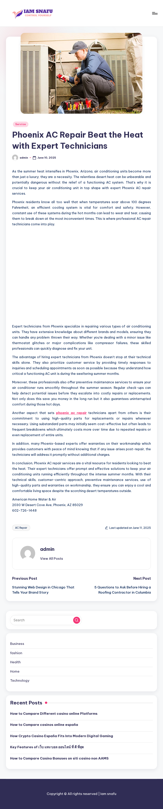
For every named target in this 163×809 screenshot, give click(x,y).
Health (15, 662)
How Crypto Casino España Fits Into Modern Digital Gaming (61, 736)
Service (20, 124)
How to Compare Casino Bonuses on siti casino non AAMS (59, 758)
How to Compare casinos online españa (44, 724)
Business (17, 643)
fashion (16, 653)
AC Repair (21, 527)
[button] (51, 559)
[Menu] (154, 13)
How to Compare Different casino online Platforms (53, 713)
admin (47, 549)
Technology (19, 680)
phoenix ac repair (71, 413)
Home (14, 671)
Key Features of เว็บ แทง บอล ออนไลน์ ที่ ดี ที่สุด (47, 747)
